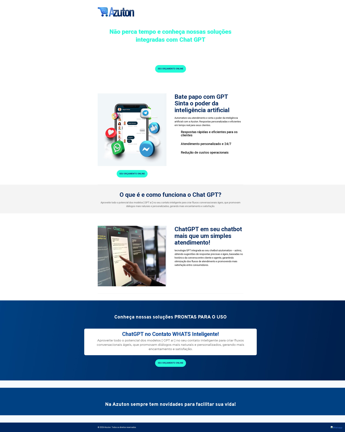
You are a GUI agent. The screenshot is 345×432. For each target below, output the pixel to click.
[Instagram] (242, 2)
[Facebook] (238, 2)
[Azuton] (116, 10)
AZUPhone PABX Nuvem (182, 12)
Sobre (151, 12)
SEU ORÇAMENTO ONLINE (170, 68)
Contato (237, 12)
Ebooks (223, 12)
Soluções (162, 12)
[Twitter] (246, 2)
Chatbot (202, 12)
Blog (213, 12)
